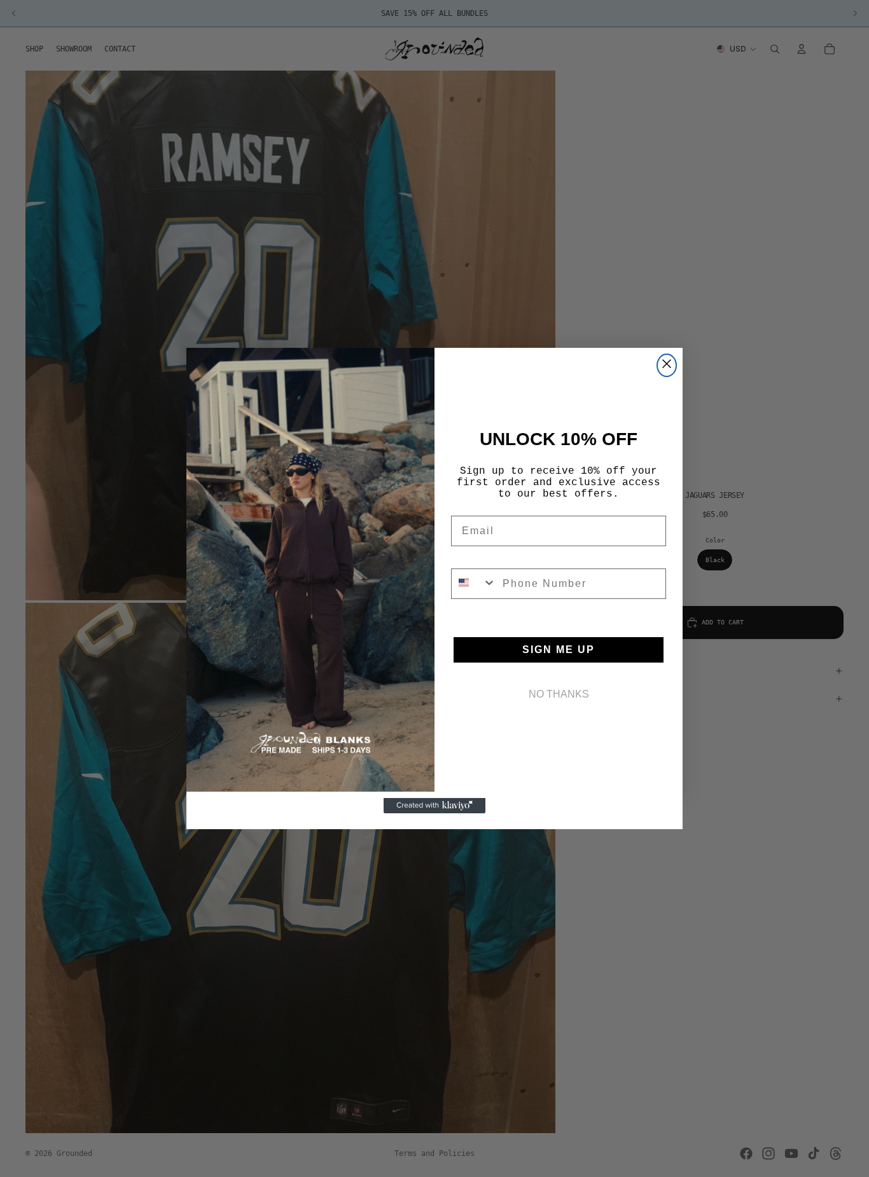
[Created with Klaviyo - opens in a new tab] (434, 805)
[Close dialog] (666, 365)
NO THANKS (559, 694)
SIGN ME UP (558, 649)
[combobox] (474, 583)
